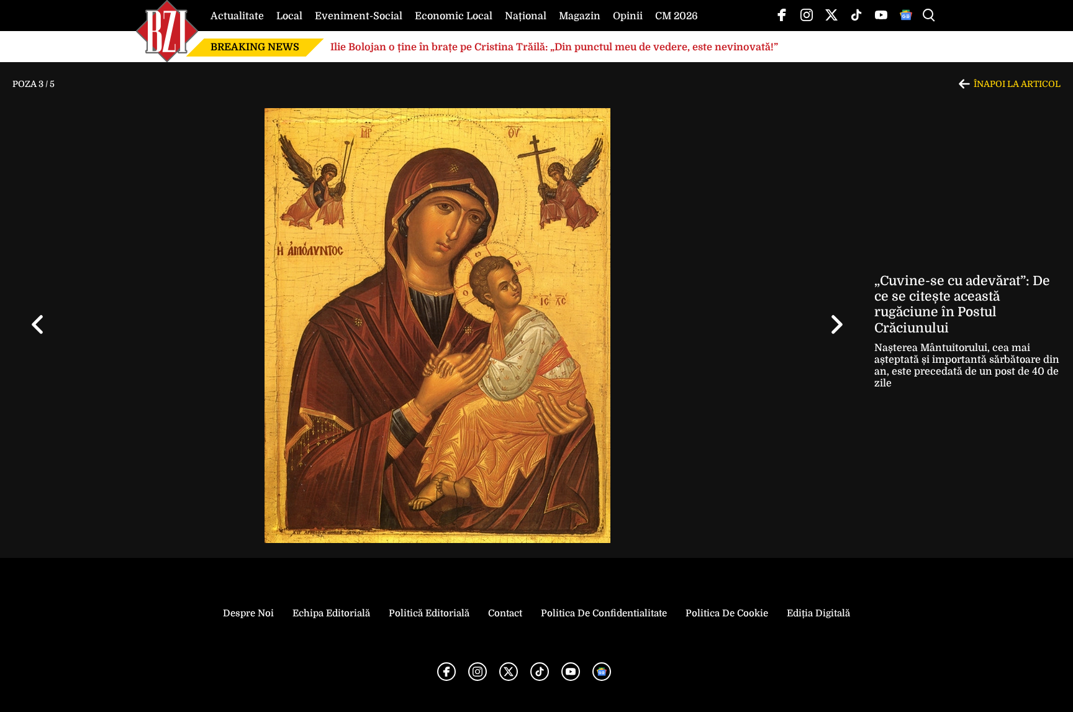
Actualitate (237, 16)
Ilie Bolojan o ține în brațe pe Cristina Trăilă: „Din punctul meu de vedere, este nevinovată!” (554, 47)
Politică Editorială (429, 613)
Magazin (579, 16)
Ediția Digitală (818, 613)
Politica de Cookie (727, 613)
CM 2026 (676, 16)
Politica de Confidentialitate (604, 613)
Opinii (628, 16)
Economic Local (453, 16)
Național (525, 16)
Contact (505, 613)
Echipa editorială (331, 613)
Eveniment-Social (358, 16)
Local (289, 16)
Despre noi (248, 613)
